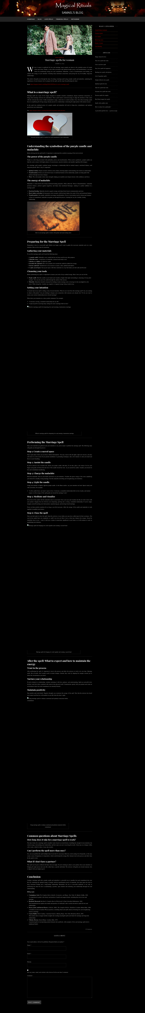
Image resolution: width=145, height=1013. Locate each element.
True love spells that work (101, 60)
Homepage (31, 19)
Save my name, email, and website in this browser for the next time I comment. (47, 972)
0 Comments (89, 929)
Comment (29, 975)
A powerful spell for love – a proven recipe (106, 111)
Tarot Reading (98, 46)
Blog (40, 19)
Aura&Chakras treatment (101, 30)
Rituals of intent (99, 43)
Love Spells (49, 19)
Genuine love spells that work (103, 91)
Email (29, 953)
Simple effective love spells (102, 80)
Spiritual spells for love (101, 84)
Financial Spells (62, 19)
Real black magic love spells (102, 99)
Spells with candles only (101, 103)
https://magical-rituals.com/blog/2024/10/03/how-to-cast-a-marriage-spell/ (50, 84)
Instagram (75, 19)
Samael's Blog (72, 12)
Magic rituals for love (100, 57)
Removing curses (99, 40)
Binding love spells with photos (103, 72)
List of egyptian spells (101, 76)
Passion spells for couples (101, 95)
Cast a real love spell (100, 64)
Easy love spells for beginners (103, 68)
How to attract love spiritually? (103, 107)
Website (29, 962)
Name (29, 945)
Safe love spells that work (101, 87)
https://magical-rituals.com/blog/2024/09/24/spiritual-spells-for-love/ (47, 110)
